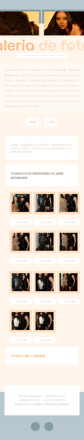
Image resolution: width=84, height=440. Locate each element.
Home (33, 122)
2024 (25, 148)
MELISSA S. (36, 396)
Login (51, 122)
